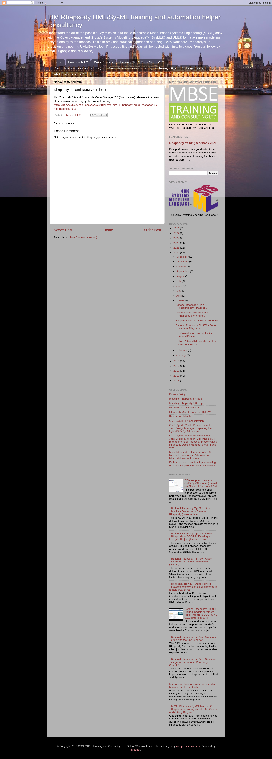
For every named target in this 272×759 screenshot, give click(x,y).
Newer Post (63, 230)
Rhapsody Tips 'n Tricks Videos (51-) (130, 68)
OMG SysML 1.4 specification (186, 420)
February (182, 350)
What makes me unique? (69, 74)
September (183, 271)
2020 (176, 252)
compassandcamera (188, 746)
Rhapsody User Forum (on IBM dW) (190, 412)
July (179, 281)
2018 (176, 366)
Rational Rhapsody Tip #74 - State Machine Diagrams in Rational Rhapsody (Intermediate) (190, 511)
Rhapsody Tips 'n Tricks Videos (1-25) (142, 62)
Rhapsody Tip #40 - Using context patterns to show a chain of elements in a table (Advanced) (193, 586)
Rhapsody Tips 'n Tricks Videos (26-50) (77, 68)
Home (58, 62)
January (181, 355)
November (182, 261)
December (182, 256)
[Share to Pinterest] (106, 115)
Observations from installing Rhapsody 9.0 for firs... (192, 314)
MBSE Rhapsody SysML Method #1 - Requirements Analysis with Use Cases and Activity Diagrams (193, 709)
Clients (94, 74)
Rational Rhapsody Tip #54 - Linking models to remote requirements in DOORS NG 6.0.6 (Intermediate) (201, 613)
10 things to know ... (194, 68)
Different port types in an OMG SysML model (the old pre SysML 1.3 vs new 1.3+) (200, 483)
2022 (176, 243)
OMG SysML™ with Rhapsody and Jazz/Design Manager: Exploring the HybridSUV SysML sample (190, 428)
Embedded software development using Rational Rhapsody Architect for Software (193, 464)
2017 (176, 370)
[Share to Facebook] (102, 115)
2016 (176, 375)
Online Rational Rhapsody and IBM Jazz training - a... (196, 342)
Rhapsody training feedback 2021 (192, 143)
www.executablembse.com (184, 407)
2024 (176, 233)
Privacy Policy (177, 394)
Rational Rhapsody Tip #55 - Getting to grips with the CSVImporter (194, 638)
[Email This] (91, 115)
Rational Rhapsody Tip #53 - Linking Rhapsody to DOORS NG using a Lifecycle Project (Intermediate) (191, 536)
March (180, 300)
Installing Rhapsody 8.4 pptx (185, 398)
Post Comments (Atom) (83, 237)
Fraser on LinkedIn (180, 416)
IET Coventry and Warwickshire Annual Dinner (194, 335)
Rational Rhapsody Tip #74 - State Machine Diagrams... (196, 327)
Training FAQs (167, 68)
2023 (176, 238)
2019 (176, 361)
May (179, 290)
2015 (176, 380)
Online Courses (103, 62)
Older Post (152, 230)
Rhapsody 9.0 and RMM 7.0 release (197, 320)
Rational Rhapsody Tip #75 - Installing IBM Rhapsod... (192, 306)
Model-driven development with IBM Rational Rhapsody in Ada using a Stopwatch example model (190, 455)
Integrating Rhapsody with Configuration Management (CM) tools (192, 685)
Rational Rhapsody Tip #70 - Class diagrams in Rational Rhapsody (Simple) (190, 561)
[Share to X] (98, 115)
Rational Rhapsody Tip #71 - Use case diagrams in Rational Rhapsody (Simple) (192, 662)
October (181, 266)
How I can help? (78, 62)
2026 (176, 228)
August (180, 276)
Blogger (135, 749)
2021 (176, 247)
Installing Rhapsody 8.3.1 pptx (187, 403)
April (179, 295)
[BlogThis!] (95, 115)
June (179, 286)
